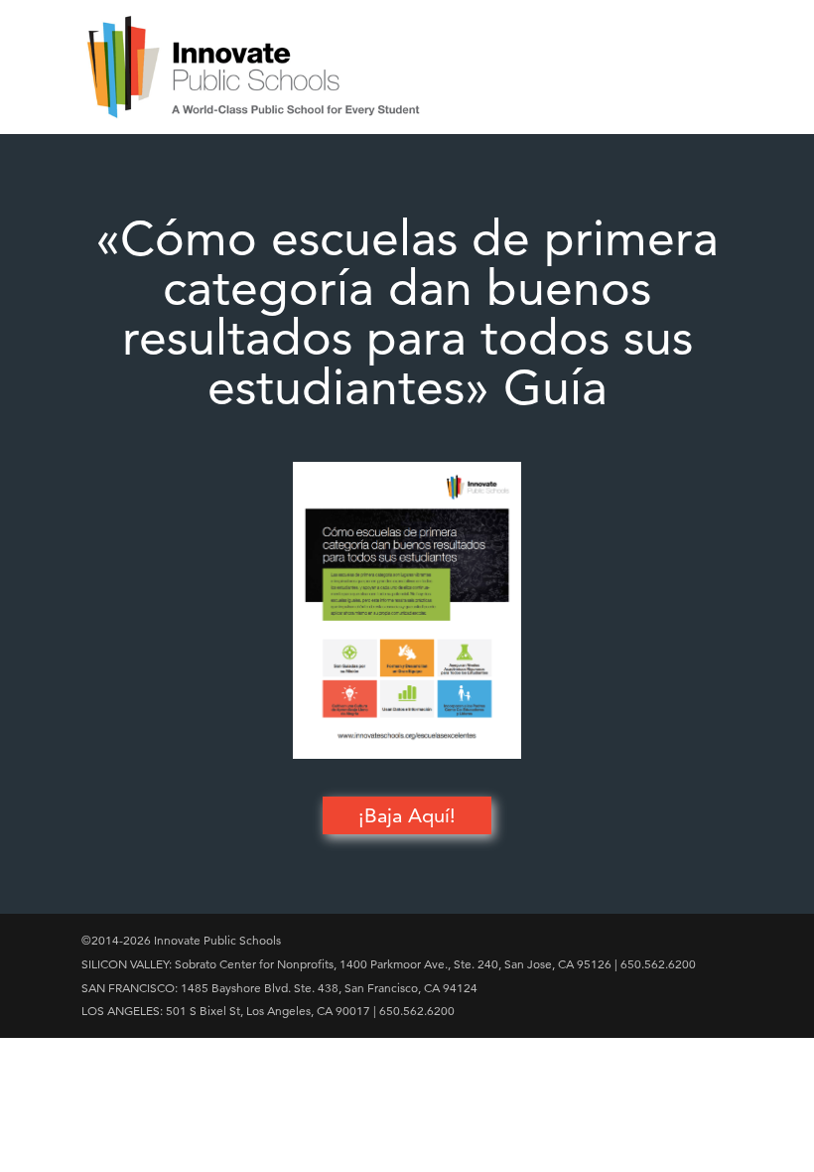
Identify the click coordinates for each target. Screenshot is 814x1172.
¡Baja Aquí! (407, 815)
